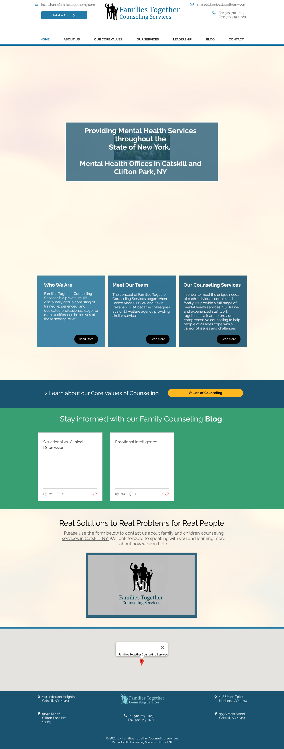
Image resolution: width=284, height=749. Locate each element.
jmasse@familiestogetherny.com (221, 4)
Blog (213, 418)
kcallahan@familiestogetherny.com (68, 5)
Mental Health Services (157, 130)
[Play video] (141, 585)
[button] (72, 39)
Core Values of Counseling (125, 393)
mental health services (202, 307)
